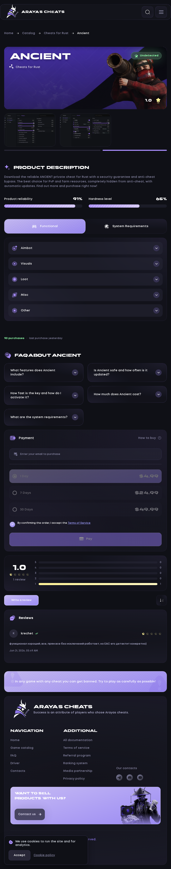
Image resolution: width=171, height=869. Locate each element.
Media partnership (77, 771)
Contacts (17, 771)
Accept (19, 855)
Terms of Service (79, 523)
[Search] (147, 12)
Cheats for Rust (56, 33)
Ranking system (75, 763)
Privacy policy (74, 778)
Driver (15, 763)
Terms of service (76, 748)
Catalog (28, 33)
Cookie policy (44, 855)
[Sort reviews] (161, 600)
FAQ (13, 755)
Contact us (27, 814)
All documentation (77, 740)
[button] (85, 248)
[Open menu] (161, 12)
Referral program (77, 755)
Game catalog (21, 748)
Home (8, 33)
